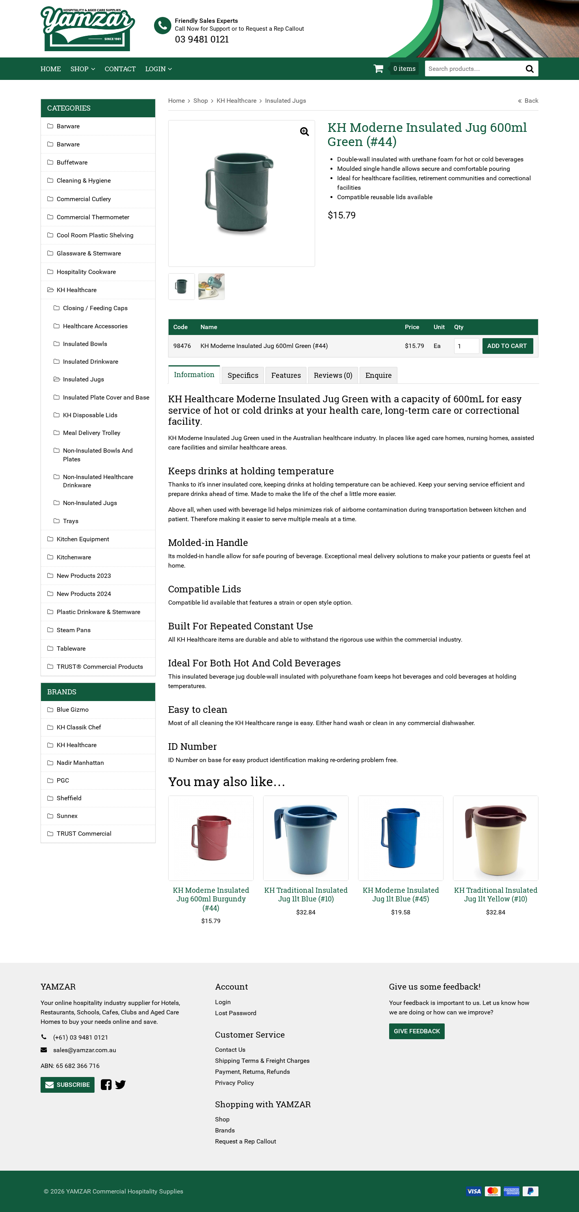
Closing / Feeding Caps (95, 308)
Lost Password (235, 1013)
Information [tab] (194, 374)
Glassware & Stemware (89, 253)
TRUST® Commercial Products (100, 666)
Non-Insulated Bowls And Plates (98, 455)
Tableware (71, 648)
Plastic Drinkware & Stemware (98, 612)
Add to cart (508, 346)
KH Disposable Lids (90, 415)
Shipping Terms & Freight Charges (262, 1060)
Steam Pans (74, 630)
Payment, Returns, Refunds (252, 1071)
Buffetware (72, 162)
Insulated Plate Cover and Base (106, 397)
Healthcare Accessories (95, 326)
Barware (68, 126)
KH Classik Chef (79, 727)
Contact (120, 68)
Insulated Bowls (85, 344)
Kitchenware (74, 557)
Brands (225, 1130)
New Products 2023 (84, 575)
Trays (70, 521)
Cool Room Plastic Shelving (95, 235)
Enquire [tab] (379, 375)
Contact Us (230, 1049)
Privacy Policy (234, 1082)
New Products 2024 (84, 594)
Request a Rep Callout (245, 1141)
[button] (529, 68)
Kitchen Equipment (83, 539)
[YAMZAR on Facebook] (108, 1085)
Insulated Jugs (285, 100)
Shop (80, 68)
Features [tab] (286, 375)
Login (155, 68)
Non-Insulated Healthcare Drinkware (98, 481)
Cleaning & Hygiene (84, 180)
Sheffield (69, 798)
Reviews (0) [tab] (333, 375)
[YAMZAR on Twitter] (122, 1085)
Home (51, 68)
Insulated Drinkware (90, 361)
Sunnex (67, 816)
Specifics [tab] (243, 375)
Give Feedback (417, 1031)
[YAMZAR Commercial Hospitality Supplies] (88, 28)
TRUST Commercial (84, 833)
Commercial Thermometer (93, 217)
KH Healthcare (236, 100)
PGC (63, 780)
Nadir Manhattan (80, 762)
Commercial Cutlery (84, 199)
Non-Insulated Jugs (90, 503)
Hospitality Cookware (86, 272)
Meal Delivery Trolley (92, 433)
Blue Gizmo (73, 709)
